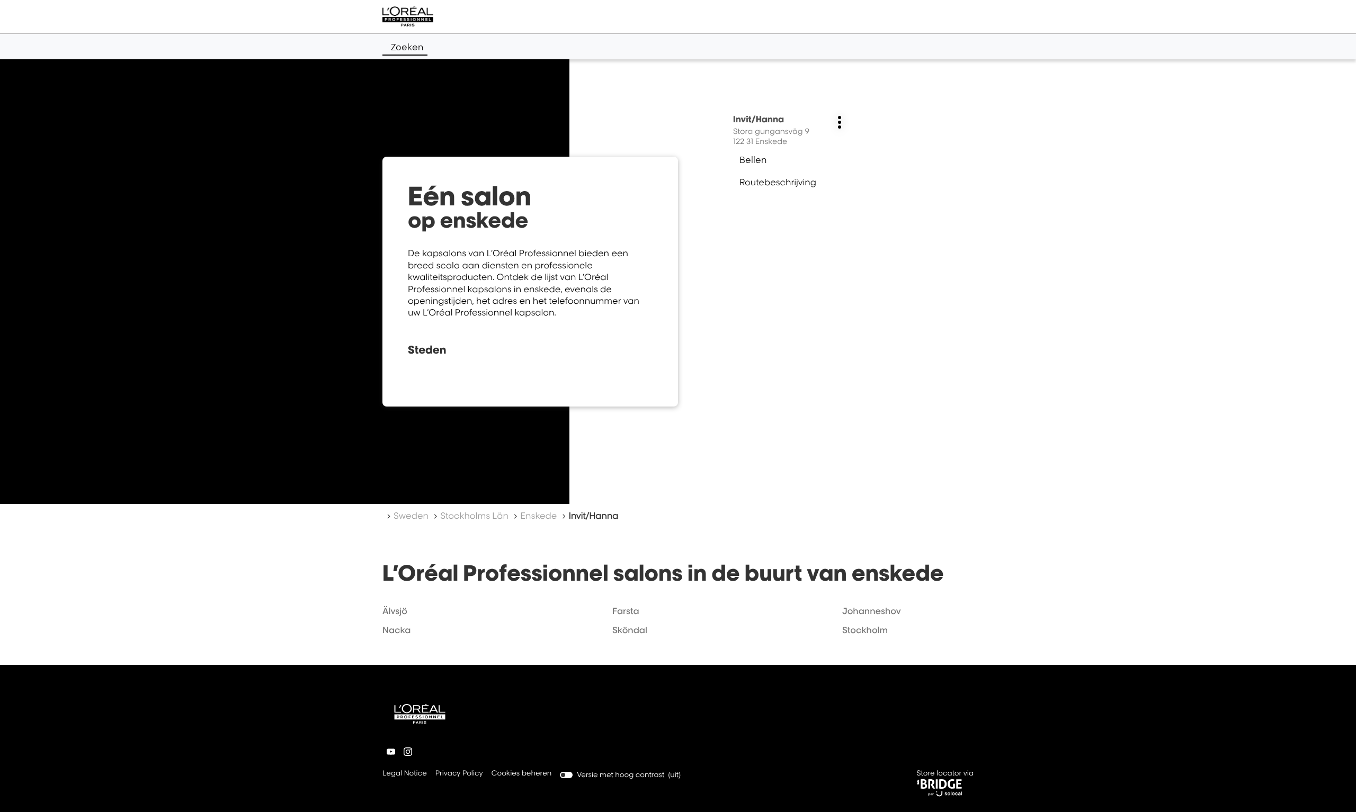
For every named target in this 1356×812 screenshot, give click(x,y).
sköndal (629, 630)
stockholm (865, 630)
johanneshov (871, 611)
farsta (625, 611)
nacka (396, 630)
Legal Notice (404, 774)
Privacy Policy (459, 774)
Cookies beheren (522, 773)
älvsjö (394, 611)
